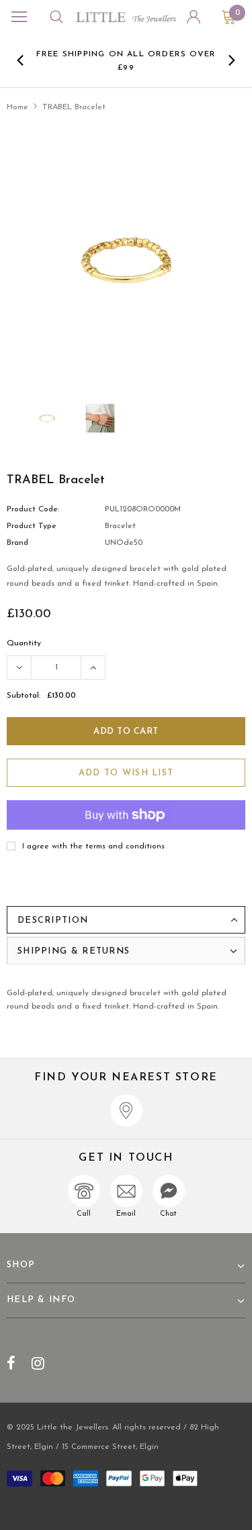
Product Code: (33, 509)
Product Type (31, 526)
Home (17, 107)
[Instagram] (38, 1363)
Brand (17, 543)
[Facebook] (11, 1363)
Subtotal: (23, 696)
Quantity (24, 643)
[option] (126, 60)
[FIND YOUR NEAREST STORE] (126, 1110)
